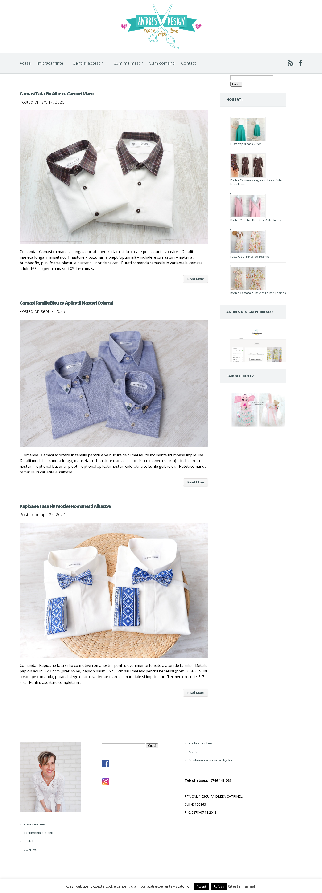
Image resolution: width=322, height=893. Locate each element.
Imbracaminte (51, 63)
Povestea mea (35, 824)
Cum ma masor (128, 63)
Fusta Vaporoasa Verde (246, 144)
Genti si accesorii (89, 63)
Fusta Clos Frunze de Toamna (250, 257)
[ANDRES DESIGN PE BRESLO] (258, 361)
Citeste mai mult (242, 886)
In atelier (30, 841)
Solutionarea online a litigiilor (210, 760)
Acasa (25, 63)
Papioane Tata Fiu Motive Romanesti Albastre (65, 506)
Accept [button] (201, 886)
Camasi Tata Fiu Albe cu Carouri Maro (56, 93)
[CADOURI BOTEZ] (258, 426)
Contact (188, 63)
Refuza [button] (219, 886)
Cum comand (162, 63)
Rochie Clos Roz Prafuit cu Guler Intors (255, 220)
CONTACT (31, 849)
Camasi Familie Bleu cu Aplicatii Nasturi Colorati (66, 303)
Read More (195, 279)
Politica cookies (200, 743)
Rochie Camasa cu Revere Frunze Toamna (258, 293)
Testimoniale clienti (38, 832)
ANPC (193, 751)
